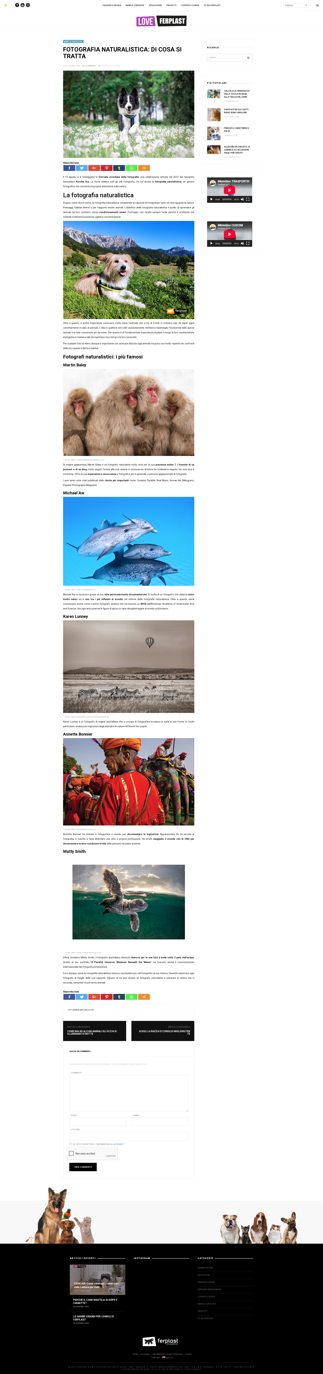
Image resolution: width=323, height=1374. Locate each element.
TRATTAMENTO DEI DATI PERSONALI (167, 1354)
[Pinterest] (107, 168)
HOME (135, 1354)
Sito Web (75, 1130)
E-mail (136, 1115)
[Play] (211, 199)
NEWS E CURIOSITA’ (135, 5)
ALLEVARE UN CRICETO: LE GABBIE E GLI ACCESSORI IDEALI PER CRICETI (237, 149)
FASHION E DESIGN (112, 5)
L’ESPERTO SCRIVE (190, 5)
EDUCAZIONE (155, 5)
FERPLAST (156, 1358)
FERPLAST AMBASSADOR (209, 1289)
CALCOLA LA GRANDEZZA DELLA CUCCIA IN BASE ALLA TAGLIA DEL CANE (237, 94)
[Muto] (242, 199)
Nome (74, 1115)
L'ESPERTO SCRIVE (206, 1296)
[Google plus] (94, 168)
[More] (144, 168)
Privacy (119, 1144)
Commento (76, 1073)
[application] (229, 190)
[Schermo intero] (247, 199)
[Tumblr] (119, 168)
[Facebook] (69, 168)
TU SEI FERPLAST (212, 5)
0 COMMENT (90, 66)
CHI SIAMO (145, 1354)
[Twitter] (82, 168)
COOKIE (188, 1354)
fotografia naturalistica (81, 1010)
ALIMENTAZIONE (205, 1268)
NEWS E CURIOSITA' (73, 41)
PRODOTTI (171, 5)
